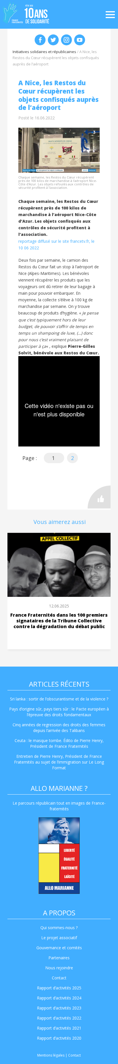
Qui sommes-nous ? (59, 927)
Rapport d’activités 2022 (59, 1018)
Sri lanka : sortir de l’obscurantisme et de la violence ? (59, 699)
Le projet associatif (59, 937)
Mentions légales (50, 1055)
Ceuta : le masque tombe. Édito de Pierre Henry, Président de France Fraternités (59, 743)
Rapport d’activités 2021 (59, 1028)
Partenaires (59, 957)
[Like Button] (99, 497)
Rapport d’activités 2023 (59, 1008)
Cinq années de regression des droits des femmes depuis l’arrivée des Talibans (59, 727)
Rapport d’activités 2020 (59, 1038)
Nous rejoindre (59, 967)
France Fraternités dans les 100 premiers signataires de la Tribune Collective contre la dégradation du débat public (59, 621)
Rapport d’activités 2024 (59, 998)
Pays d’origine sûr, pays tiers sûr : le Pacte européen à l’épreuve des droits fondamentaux (59, 711)
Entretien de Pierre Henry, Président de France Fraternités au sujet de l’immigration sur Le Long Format (59, 762)
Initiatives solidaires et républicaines (44, 51)
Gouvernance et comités (59, 947)
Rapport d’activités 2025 (59, 988)
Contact (59, 977)
